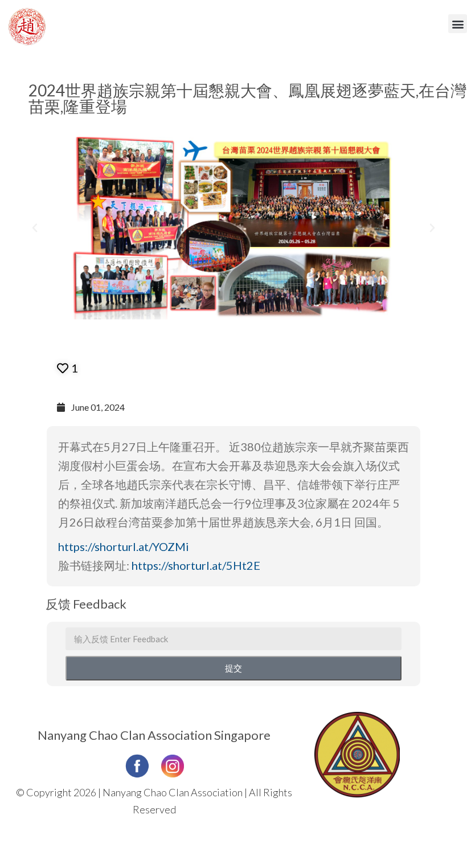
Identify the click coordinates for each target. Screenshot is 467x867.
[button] (457, 23)
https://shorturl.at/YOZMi (123, 546)
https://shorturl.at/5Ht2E (196, 565)
